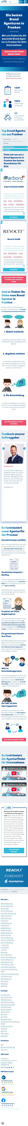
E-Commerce (5, 921)
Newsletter (4, 1036)
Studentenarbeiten (7, 1026)
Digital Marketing (6, 916)
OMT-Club (4, 1031)
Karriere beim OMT (6, 997)
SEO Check (4, 1014)
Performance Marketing (8, 957)
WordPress (4, 986)
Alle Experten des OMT (8, 1005)
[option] (13, 465)
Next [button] (25, 448)
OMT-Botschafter (6, 1007)
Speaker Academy (6, 1009)
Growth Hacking (6, 935)
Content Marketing (7, 911)
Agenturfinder (7, 141)
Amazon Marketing (7, 906)
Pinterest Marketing (7, 960)
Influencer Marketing (7, 940)
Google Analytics (6, 928)
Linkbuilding (5, 945)
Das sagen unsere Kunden (13, 76)
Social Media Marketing (8, 967)
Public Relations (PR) (7, 964)
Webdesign (4, 984)
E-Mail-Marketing (6, 923)
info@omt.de (5, 1065)
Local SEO (4, 950)
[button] (2, 1123)
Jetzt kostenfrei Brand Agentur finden (14, 53)
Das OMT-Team (5, 995)
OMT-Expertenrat (6, 1000)
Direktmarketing (6, 918)
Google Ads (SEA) (6, 930)
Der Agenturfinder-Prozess (13, 74)
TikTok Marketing (6, 976)
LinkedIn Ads (5, 947)
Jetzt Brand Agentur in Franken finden (14, 423)
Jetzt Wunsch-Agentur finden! (14, 739)
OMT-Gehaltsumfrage (7, 1002)
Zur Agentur (14, 217)
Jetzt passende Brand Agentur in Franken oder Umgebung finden (14, 279)
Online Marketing (6, 955)
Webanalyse (4, 981)
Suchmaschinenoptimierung (9, 974)
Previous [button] (3, 448)
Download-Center (6, 1019)
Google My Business (7, 933)
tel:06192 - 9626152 (6, 1062)
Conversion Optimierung (8, 913)
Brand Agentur (18, 141)
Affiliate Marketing (7, 904)
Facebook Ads (5, 925)
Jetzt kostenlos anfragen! (14, 850)
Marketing (4, 952)
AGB (2, 1045)
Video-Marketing (6, 979)
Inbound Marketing (7, 938)
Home (15, 139)
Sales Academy (5, 1012)
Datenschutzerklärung (8, 1047)
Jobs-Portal (4, 1017)
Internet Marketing (7, 943)
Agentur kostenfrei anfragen (14, 78)
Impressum (4, 1050)
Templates (4, 1029)
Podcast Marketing (6, 962)
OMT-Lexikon (5, 1033)
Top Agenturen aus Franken (13, 73)
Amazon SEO (5, 908)
